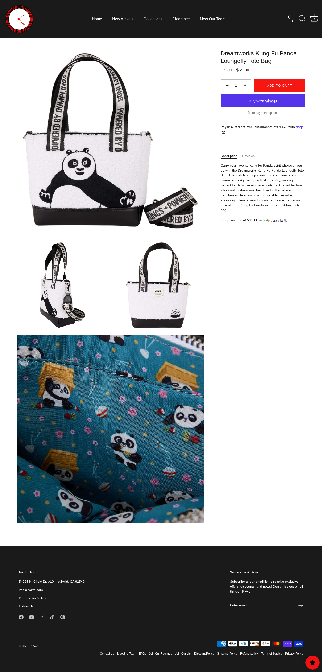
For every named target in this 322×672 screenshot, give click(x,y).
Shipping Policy (227, 653)
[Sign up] (300, 605)
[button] (263, 220)
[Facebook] (21, 617)
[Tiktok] (52, 617)
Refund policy (249, 653)
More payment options (263, 113)
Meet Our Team (212, 19)
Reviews (248, 156)
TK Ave (33, 646)
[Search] (302, 19)
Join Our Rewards (160, 653)
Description (229, 156)
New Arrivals (122, 19)
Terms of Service (271, 653)
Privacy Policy (294, 653)
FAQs (142, 653)
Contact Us (107, 653)
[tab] (231, 155)
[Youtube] (31, 617)
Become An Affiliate (33, 598)
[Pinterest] (62, 617)
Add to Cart (279, 85)
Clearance (181, 19)
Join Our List (183, 653)
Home (97, 19)
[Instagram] (42, 617)
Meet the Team (126, 653)
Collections (153, 19)
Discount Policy (204, 653)
